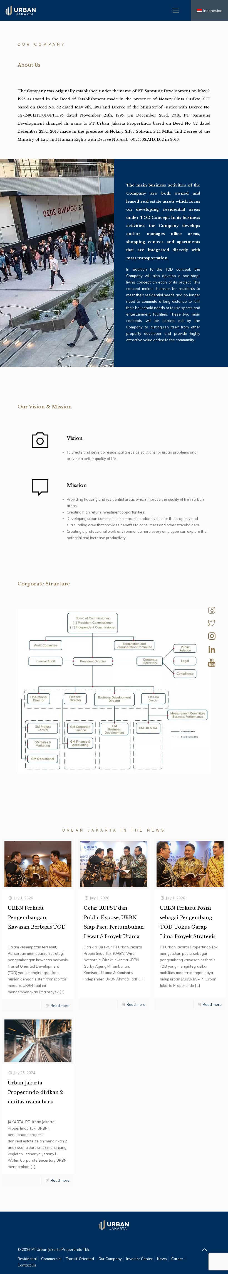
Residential (27, 1258)
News (162, 1258)
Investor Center (139, 1258)
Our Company (110, 1258)
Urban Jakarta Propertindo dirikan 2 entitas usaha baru (35, 1092)
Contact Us (27, 1265)
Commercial (51, 1258)
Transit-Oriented (80, 1258)
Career (177, 1258)
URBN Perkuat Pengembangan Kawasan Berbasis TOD (37, 917)
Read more (60, 1005)
